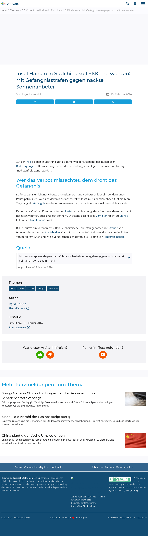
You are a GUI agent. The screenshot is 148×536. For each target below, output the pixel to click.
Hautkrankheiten (114, 236)
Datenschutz (126, 517)
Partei (68, 211)
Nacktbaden (52, 232)
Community (30, 467)
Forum (19, 467)
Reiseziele (53, 288)
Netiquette (57, 467)
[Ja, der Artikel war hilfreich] (40, 355)
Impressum (113, 517)
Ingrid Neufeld (17, 304)
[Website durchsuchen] (127, 3)
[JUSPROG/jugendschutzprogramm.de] (120, 479)
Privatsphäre (140, 517)
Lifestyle (41, 288)
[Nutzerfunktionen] (135, 3)
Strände (113, 228)
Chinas (124, 215)
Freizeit (30, 288)
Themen (14, 10)
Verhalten (102, 215)
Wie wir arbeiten (124, 467)
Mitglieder (44, 467)
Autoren (109, 467)
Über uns (97, 467)
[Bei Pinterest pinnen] (113, 101)
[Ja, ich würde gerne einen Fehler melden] (103, 355)
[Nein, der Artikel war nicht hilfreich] (50, 355)
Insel (29, 161)
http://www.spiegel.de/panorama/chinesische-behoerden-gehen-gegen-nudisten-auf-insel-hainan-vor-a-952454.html (72, 258)
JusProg (134, 490)
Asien (12, 288)
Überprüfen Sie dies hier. (83, 506)
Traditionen (37, 220)
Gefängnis (39, 203)
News (4, 10)
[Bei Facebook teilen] (35, 101)
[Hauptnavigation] (143, 3)
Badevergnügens (26, 166)
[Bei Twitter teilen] (74, 101)
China (29, 10)
